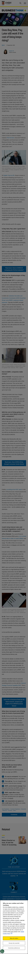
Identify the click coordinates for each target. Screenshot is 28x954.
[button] (11, 50)
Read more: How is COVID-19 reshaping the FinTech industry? (14, 269)
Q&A (3, 837)
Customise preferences (14, 948)
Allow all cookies (14, 938)
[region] (14, 927)
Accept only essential (14, 943)
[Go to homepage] (14, 10)
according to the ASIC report (14, 489)
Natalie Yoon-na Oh (9, 175)
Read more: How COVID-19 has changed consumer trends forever (14, 463)
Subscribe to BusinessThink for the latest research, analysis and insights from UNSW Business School (14, 702)
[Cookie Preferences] (2, 951)
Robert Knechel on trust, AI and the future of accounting (9, 843)
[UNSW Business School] (7, 3)
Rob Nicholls (10, 137)
